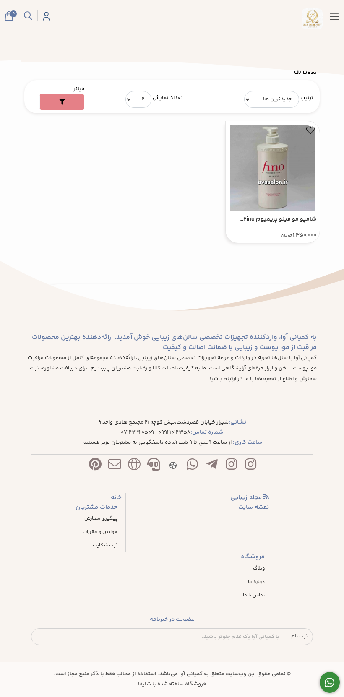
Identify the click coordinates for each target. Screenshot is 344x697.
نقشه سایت (253, 507)
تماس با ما (254, 595)
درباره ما (256, 582)
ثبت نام (299, 636)
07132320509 (137, 433)
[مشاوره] (330, 682)
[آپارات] (173, 466)
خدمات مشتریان (96, 507)
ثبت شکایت (105, 545)
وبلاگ (259, 568)
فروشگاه (253, 557)
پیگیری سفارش (100, 519)
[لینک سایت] (134, 466)
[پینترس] (95, 466)
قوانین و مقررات (100, 532)
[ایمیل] (114, 466)
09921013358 (174, 433)
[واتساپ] (193, 466)
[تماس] (154, 466)
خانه (116, 497)
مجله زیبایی (246, 497)
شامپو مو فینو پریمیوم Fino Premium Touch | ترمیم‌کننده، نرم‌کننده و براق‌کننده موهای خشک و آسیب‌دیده (278, 219)
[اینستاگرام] (251, 466)
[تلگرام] (212, 466)
